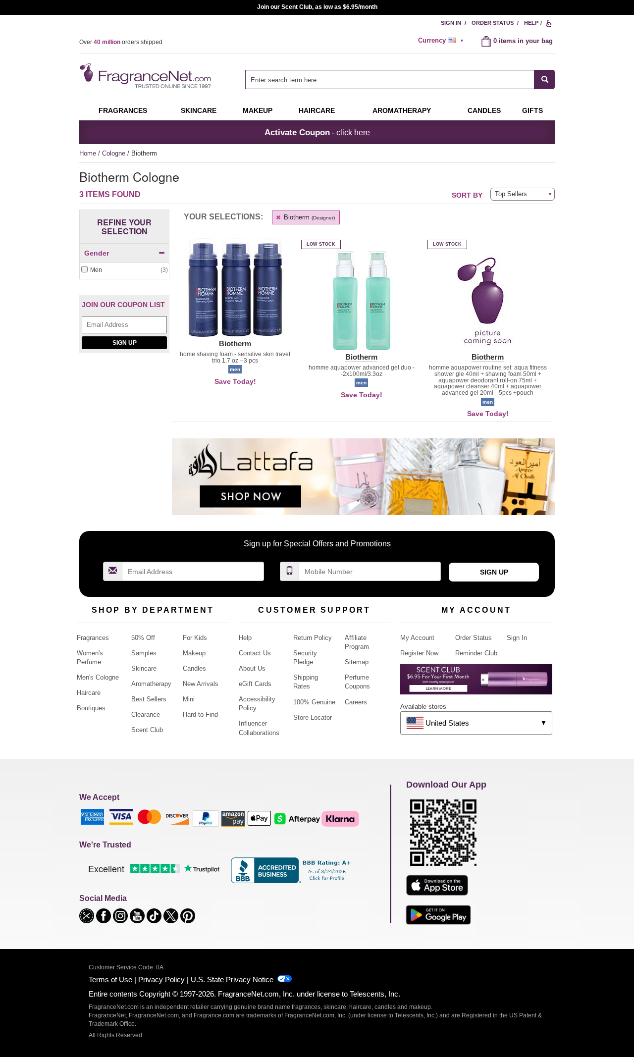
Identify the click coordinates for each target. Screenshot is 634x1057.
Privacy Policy (161, 979)
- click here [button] (317, 132)
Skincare (198, 110)
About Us (252, 668)
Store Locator (312, 717)
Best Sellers (148, 699)
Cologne (114, 153)
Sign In (451, 23)
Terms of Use (110, 979)
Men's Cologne (98, 677)
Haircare (317, 110)
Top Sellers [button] (511, 194)
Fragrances (123, 110)
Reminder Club (476, 653)
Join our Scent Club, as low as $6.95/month (317, 6)
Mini (189, 699)
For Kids (195, 637)
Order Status (493, 23)
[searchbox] (389, 79)
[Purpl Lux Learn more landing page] (476, 683)
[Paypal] (205, 818)
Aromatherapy (151, 683)
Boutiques (91, 708)
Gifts (532, 110)
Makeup (257, 110)
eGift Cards (255, 683)
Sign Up (124, 342)
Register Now (419, 653)
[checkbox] (124, 270)
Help (531, 23)
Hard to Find (200, 714)
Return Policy (312, 637)
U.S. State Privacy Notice (232, 979)
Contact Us (255, 653)
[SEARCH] (544, 79)
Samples (144, 653)
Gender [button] (96, 253)
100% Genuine (314, 702)
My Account (417, 637)
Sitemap (357, 662)
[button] (235, 293)
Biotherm (308, 217)
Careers (356, 702)
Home (87, 153)
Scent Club (147, 730)
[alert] (442, 40)
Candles (194, 668)
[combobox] (400, 79)
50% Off (143, 637)
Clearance (145, 714)
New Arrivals (200, 683)
